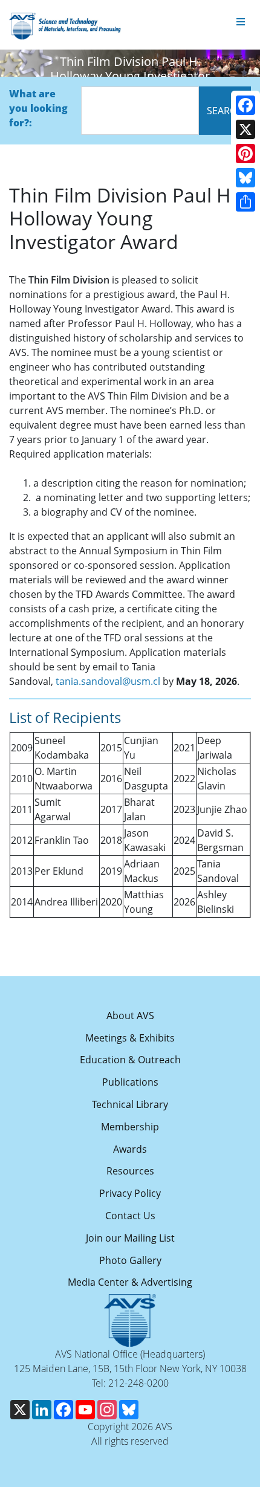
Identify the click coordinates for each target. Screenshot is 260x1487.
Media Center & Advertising (130, 1282)
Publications (130, 1082)
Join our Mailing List (130, 1238)
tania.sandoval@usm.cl (108, 681)
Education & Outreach (130, 1059)
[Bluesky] (245, 178)
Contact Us (130, 1215)
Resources (130, 1171)
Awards (130, 1149)
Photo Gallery (130, 1260)
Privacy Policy (130, 1193)
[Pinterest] (245, 153)
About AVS (130, 1015)
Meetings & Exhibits (130, 1038)
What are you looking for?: (38, 108)
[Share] (245, 202)
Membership (130, 1126)
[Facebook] (245, 105)
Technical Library (130, 1104)
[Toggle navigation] (240, 22)
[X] (245, 129)
